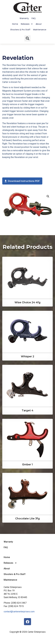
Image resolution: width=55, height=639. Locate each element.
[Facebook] (27, 621)
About (39, 24)
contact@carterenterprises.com (19, 611)
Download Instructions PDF (23, 181)
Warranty (24, 18)
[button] (27, 38)
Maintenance (39, 29)
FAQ (34, 18)
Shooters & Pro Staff (20, 29)
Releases (25, 24)
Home (15, 24)
